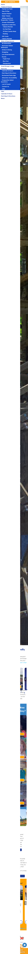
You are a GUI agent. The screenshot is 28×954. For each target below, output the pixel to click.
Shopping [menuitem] (5, 52)
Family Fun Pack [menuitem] (7, 9)
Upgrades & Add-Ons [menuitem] (9, 24)
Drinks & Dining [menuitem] (7, 50)
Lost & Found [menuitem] (6, 84)
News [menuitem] (3, 98)
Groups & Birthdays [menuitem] (8, 22)
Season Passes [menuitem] (6, 13)
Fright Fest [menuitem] (6, 59)
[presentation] (25, 679)
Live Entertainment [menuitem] (8, 54)
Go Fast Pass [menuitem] (7, 29)
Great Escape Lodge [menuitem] (7, 66)
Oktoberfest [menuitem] (7, 63)
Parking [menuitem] (5, 33)
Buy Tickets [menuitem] (10, 2)
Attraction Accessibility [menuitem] (9, 77)
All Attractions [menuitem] (6, 43)
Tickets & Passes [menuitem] (6, 7)
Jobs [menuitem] (3, 89)
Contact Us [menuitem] (5, 86)
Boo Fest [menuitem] (6, 61)
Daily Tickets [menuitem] (6, 16)
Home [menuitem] (3, 4)
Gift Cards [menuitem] (5, 36)
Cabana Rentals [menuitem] (8, 26)
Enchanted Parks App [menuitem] (9, 75)
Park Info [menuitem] (4, 68)
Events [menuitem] (4, 57)
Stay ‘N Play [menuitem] (5, 11)
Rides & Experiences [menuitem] (7, 41)
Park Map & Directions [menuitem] (9, 73)
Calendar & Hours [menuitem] (7, 71)
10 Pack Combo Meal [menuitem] (9, 31)
